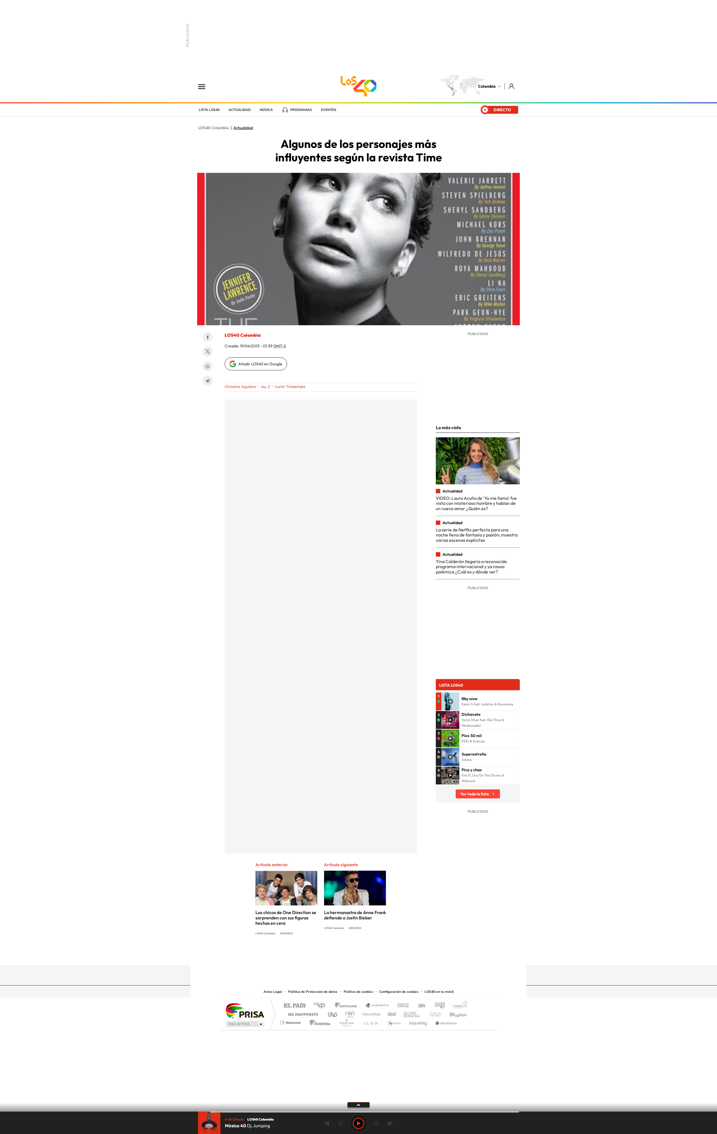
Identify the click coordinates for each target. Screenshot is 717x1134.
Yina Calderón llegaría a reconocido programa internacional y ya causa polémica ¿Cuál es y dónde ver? (471, 567)
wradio (349, 1012)
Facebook (207, 337)
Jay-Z (265, 386)
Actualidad (240, 110)
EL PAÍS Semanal (412, 1012)
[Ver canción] (450, 701)
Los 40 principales (321, 1005)
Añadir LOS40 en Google (260, 363)
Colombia (486, 86)
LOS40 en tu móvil (439, 991)
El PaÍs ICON (370, 1021)
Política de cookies (358, 991)
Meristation (445, 1021)
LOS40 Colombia (358, 86)
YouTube (358, 954)
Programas (301, 110)
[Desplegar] (358, 1104)
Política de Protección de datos (312, 991)
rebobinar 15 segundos (340, 1123)
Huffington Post (302, 1012)
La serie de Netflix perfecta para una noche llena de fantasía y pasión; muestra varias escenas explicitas (477, 535)
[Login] (512, 86)
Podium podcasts (346, 1021)
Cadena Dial (392, 1012)
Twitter (207, 352)
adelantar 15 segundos (376, 1123)
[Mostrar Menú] (205, 86)
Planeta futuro (433, 1012)
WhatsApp (207, 366)
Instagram (347, 954)
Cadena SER (401, 1005)
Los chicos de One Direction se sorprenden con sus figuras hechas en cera (285, 918)
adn (438, 1005)
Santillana (348, 1005)
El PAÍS (294, 1005)
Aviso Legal (273, 991)
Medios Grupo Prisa (245, 1024)
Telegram (207, 381)
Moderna (318, 1021)
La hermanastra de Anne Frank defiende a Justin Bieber (355, 915)
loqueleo (418, 1021)
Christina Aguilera (240, 386)
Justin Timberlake (290, 386)
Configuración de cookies (398, 991)
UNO (333, 1012)
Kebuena (453, 1012)
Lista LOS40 (209, 110)
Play (358, 1123)
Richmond (291, 1021)
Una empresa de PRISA (245, 1010)
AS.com (419, 1005)
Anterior (327, 1123)
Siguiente (390, 1123)
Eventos (328, 110)
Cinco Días (370, 1012)
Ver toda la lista (474, 793)
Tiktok (336, 954)
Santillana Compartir (377, 1005)
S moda (393, 1021)
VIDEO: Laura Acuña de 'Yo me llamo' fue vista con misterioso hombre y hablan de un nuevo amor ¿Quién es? (476, 503)
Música (266, 110)
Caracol (458, 1005)
